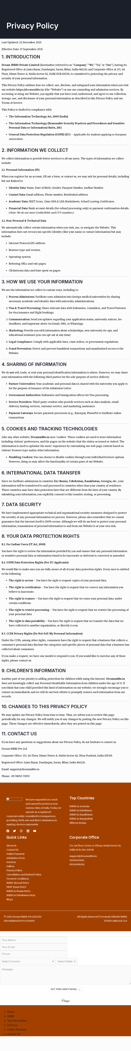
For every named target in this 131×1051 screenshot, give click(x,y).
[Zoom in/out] (3, 1042)
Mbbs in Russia (77, 822)
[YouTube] (34, 831)
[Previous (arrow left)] (3, 1048)
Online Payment (15, 853)
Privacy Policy (14, 870)
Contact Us (12, 849)
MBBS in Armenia (79, 806)
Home (11, 1011)
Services (11, 862)
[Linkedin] (28, 831)
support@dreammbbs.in (83, 856)
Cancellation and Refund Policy (23, 874)
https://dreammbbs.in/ (30, 89)
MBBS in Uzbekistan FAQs (20, 895)
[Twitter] (14, 831)
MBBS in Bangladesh (81, 818)
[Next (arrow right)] (10, 1048)
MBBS (10, 1016)
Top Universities (17, 1020)
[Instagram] (21, 831)
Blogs (9, 899)
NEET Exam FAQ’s (16, 887)
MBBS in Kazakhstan (81, 814)
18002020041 (76, 860)
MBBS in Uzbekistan (80, 810)
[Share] (17, 1042)
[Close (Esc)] (24, 1042)
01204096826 (77, 864)
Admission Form (15, 858)
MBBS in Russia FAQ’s (18, 891)
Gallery (10, 866)
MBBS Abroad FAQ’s (17, 882)
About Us (11, 845)
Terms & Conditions (17, 878)
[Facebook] (7, 831)
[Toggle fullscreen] (10, 1042)
